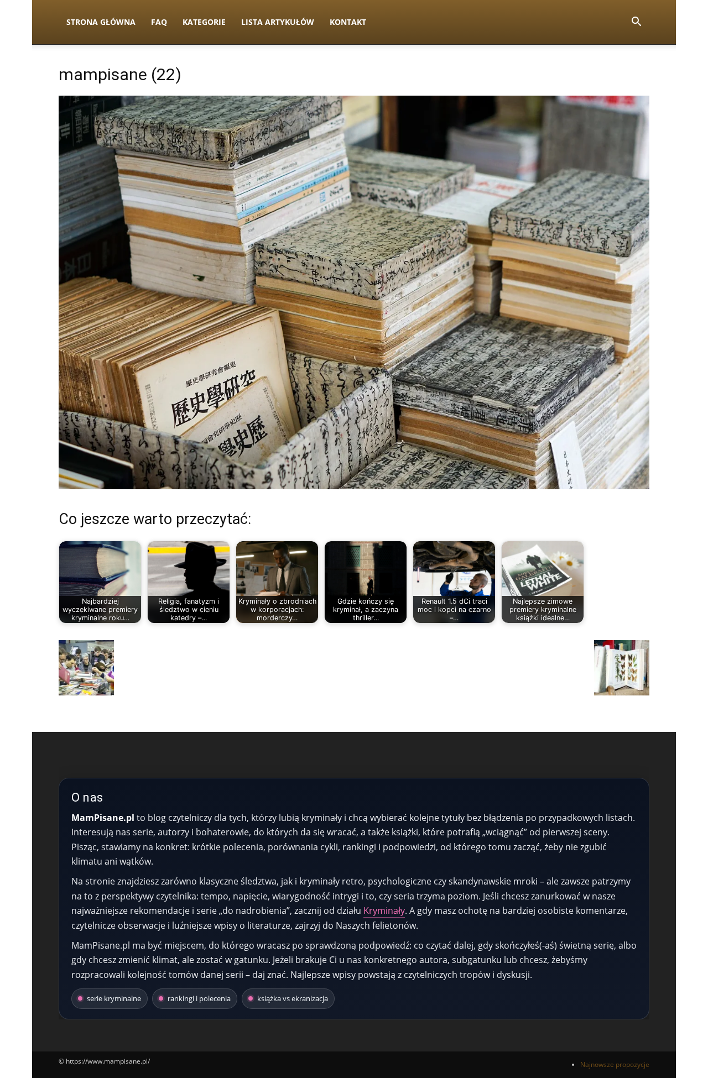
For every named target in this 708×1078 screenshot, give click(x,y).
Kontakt (348, 22)
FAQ (159, 22)
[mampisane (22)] (354, 486)
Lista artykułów (277, 22)
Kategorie (204, 22)
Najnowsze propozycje (614, 1064)
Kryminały (384, 910)
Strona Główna (101, 22)
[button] (636, 23)
